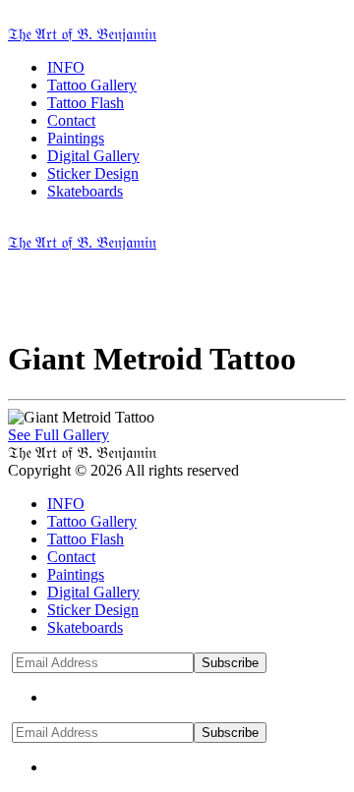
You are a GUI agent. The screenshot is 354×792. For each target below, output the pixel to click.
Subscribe (230, 662)
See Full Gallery (58, 434)
